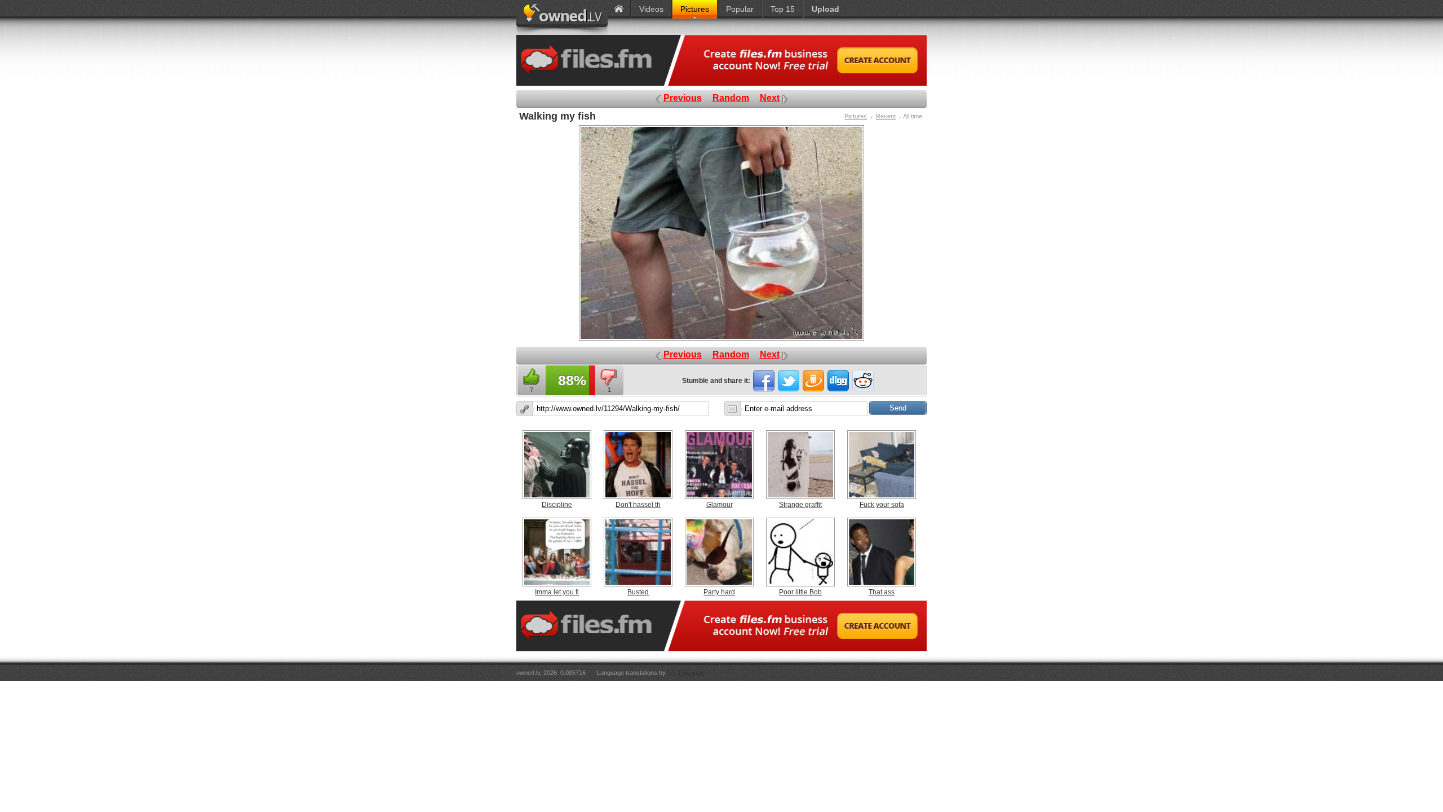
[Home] (619, 9)
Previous (682, 98)
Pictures (855, 116)
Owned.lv (562, 17)
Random (730, 98)
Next (770, 98)
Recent (886, 116)
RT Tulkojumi (685, 672)
